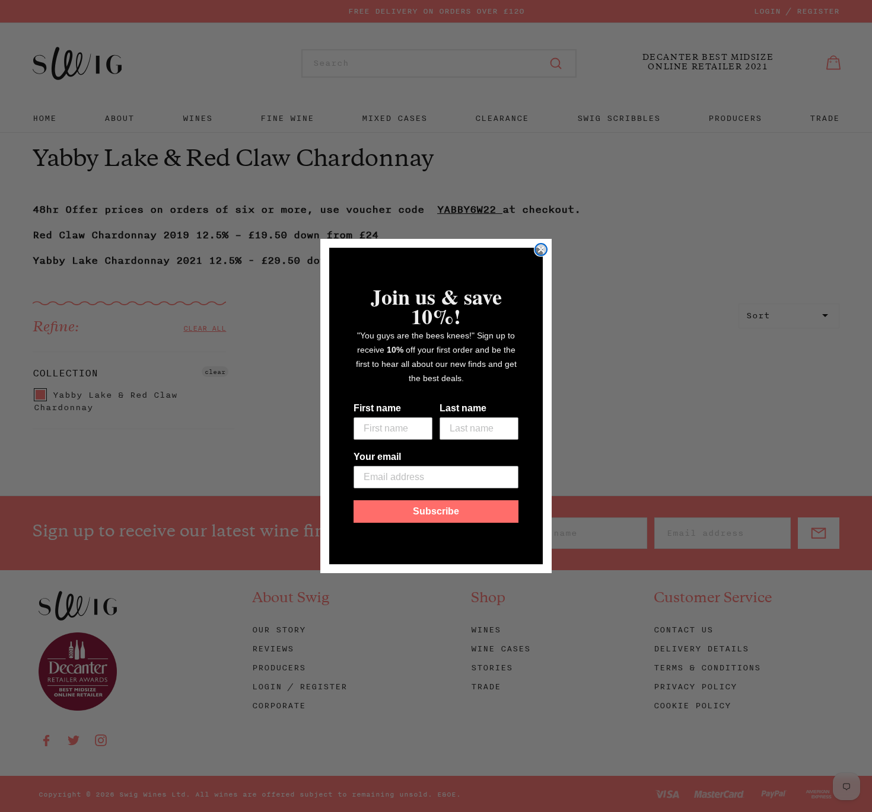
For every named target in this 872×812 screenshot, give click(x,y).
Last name (463, 408)
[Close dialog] (541, 249)
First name (377, 408)
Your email (377, 457)
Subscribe (436, 511)
